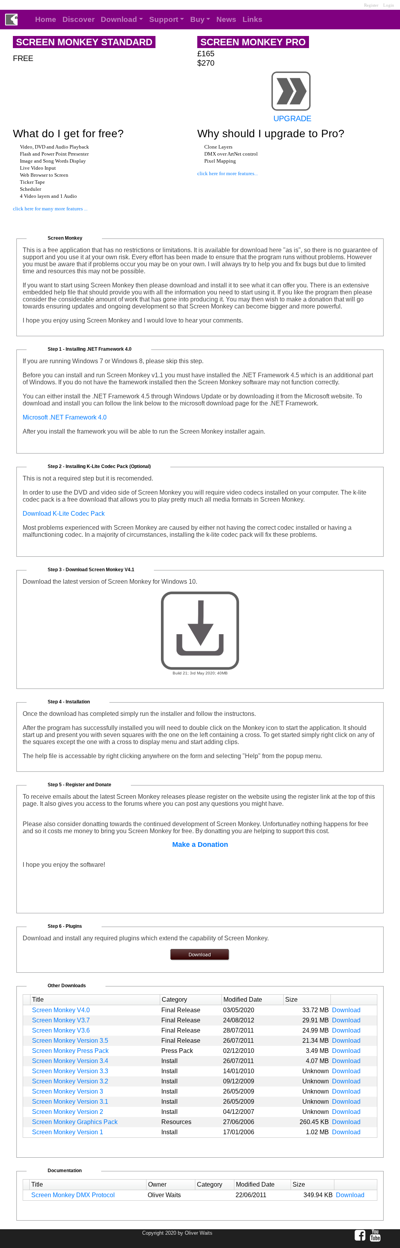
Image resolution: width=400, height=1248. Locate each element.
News (226, 19)
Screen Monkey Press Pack (70, 1050)
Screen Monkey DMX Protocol (73, 1195)
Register (355, 5)
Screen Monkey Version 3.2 (70, 1081)
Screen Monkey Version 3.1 (70, 1101)
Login (388, 5)
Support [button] (163, 19)
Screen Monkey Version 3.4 (70, 1061)
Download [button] (119, 19)
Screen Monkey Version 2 (67, 1111)
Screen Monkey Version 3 (67, 1091)
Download (346, 1010)
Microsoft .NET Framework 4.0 (65, 417)
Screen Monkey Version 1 (67, 1132)
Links (252, 19)
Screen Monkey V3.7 (61, 1020)
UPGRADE (292, 118)
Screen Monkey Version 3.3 (70, 1071)
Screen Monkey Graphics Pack (75, 1122)
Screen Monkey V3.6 (61, 1030)
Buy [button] (197, 19)
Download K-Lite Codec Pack (64, 513)
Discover (78, 19)
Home (45, 19)
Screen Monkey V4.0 (61, 1010)
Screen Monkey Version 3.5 (70, 1040)
